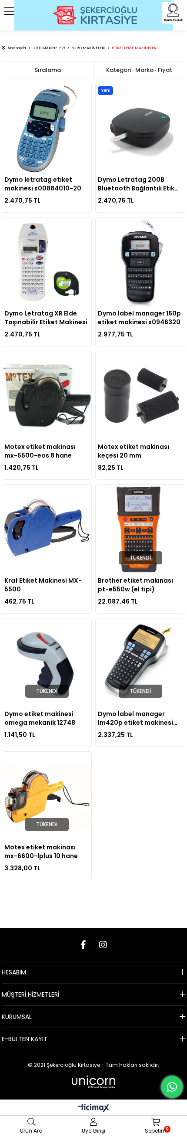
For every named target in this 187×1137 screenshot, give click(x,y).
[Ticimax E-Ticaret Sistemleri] (93, 1108)
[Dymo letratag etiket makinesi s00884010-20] (46, 128)
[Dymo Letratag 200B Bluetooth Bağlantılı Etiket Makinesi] (140, 128)
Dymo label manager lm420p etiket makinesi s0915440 (135, 718)
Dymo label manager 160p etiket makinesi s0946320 (139, 317)
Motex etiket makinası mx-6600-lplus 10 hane (41, 851)
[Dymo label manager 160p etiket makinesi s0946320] (140, 261)
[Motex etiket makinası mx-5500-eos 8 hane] (46, 395)
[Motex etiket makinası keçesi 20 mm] (140, 395)
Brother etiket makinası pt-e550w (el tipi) (135, 585)
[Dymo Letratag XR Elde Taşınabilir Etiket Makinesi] (46, 261)
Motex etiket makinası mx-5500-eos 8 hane (40, 451)
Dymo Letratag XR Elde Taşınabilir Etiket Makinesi (45, 317)
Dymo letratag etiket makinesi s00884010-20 (42, 184)
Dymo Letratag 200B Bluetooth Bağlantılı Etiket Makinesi (139, 184)
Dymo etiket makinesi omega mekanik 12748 (39, 718)
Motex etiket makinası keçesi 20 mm (133, 451)
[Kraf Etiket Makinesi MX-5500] (46, 529)
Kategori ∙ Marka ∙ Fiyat (139, 70)
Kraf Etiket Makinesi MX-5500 (43, 585)
